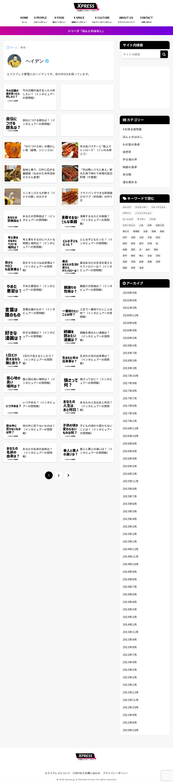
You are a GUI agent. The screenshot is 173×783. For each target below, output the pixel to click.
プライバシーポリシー (115, 773)
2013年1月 (130, 685)
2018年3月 (130, 360)
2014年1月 (130, 624)
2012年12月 (131, 692)
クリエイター (141, 207)
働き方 (126, 231)
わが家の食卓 (131, 144)
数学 (141, 243)
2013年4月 (130, 662)
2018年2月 (130, 368)
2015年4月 (130, 519)
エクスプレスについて (57, 773)
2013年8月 (130, 647)
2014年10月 (131, 564)
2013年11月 (131, 632)
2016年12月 (131, 428)
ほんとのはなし (133, 137)
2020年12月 (131, 315)
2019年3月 (130, 345)
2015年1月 (130, 541)
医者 (162, 231)
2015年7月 (130, 496)
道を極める (130, 182)
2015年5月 (130, 511)
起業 (141, 261)
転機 (150, 261)
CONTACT (146, 19)
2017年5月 (130, 413)
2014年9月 (130, 572)
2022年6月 (130, 300)
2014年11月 (131, 556)
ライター (141, 219)
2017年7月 (130, 398)
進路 (125, 267)
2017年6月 (130, 406)
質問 (133, 261)
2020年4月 (130, 330)
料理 (150, 243)
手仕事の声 (130, 159)
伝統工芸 (160, 225)
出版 (145, 231)
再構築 (136, 231)
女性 (141, 237)
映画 (125, 249)
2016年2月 (130, 474)
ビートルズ (128, 219)
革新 (133, 267)
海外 (148, 249)
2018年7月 (130, 353)
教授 (125, 243)
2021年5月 (130, 308)
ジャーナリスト (159, 207)
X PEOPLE (40, 19)
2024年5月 (130, 293)
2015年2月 (130, 534)
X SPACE (79, 19)
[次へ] (68, 475)
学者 (150, 237)
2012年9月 (130, 715)
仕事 (149, 225)
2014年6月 (130, 594)
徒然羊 (127, 152)
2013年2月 (130, 677)
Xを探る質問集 (132, 129)
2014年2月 (130, 617)
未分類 (127, 174)
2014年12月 (131, 549)
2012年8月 (130, 722)
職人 (141, 255)
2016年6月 (130, 451)
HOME (24, 19)
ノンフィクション (143, 213)
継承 (133, 255)
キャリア (127, 207)
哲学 (125, 237)
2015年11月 (131, 481)
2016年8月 (130, 443)
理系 (156, 249)
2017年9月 (130, 383)
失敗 (133, 237)
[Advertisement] (87, 97)
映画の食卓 (130, 167)
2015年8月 (130, 489)
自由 (150, 255)
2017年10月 (131, 376)
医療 (154, 231)
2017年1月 (130, 421)
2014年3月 (130, 609)
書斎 (133, 249)
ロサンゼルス (129, 225)
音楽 (141, 267)
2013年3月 (130, 670)
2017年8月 (130, 391)
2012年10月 (131, 707)
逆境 (158, 261)
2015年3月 (130, 526)
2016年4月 (130, 458)
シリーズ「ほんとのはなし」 (86, 31)
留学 (125, 255)
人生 (141, 225)
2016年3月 (130, 466)
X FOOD (59, 19)
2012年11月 (131, 700)
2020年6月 (130, 323)
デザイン (127, 213)
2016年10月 (131, 436)
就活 (158, 237)
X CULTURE (102, 19)
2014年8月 (130, 579)
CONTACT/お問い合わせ (86, 773)
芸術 (158, 255)
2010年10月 (131, 730)
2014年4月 (130, 602)
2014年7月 (130, 587)
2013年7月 (130, 655)
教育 (133, 243)
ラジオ (153, 219)
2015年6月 (130, 504)
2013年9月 (130, 639)
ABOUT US (126, 19)
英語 (125, 261)
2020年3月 (130, 338)
